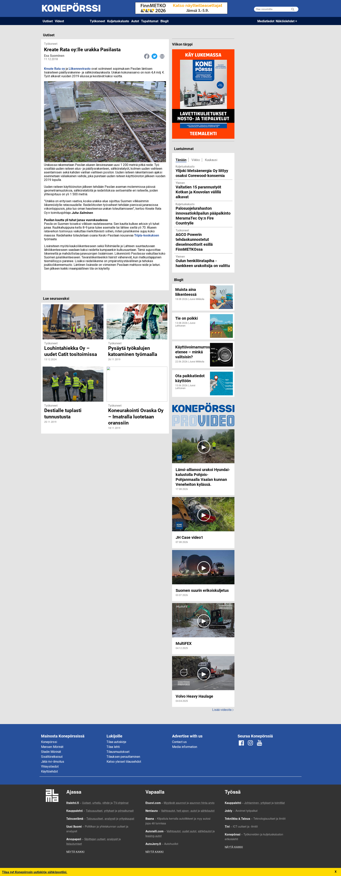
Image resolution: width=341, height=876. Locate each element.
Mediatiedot (265, 21)
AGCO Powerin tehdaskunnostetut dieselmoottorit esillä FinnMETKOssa (194, 242)
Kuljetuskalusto (118, 21)
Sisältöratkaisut (52, 757)
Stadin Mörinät (51, 752)
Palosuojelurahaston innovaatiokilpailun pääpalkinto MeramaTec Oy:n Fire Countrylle (203, 215)
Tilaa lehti (113, 747)
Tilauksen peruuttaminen (123, 757)
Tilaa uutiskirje (116, 742)
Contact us (179, 742)
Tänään (181, 160)
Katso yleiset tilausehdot (124, 761)
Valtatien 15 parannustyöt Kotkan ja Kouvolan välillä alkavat (198, 191)
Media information (184, 747)
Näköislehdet (285, 21)
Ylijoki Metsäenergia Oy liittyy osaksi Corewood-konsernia (202, 173)
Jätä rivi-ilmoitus (52, 761)
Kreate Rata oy (54, 68)
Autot (135, 21)
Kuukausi (211, 160)
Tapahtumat (149, 21)
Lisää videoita (222, 710)
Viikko (195, 160)
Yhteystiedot (50, 766)
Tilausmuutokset (118, 752)
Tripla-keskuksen (146, 235)
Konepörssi (49, 742)
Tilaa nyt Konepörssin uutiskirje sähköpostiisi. (34, 872)
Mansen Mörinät (52, 747)
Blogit (164, 21)
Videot (59, 21)
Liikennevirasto (80, 68)
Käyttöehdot (49, 771)
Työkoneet (97, 21)
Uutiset (48, 21)
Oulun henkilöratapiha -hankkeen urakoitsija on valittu (203, 263)
